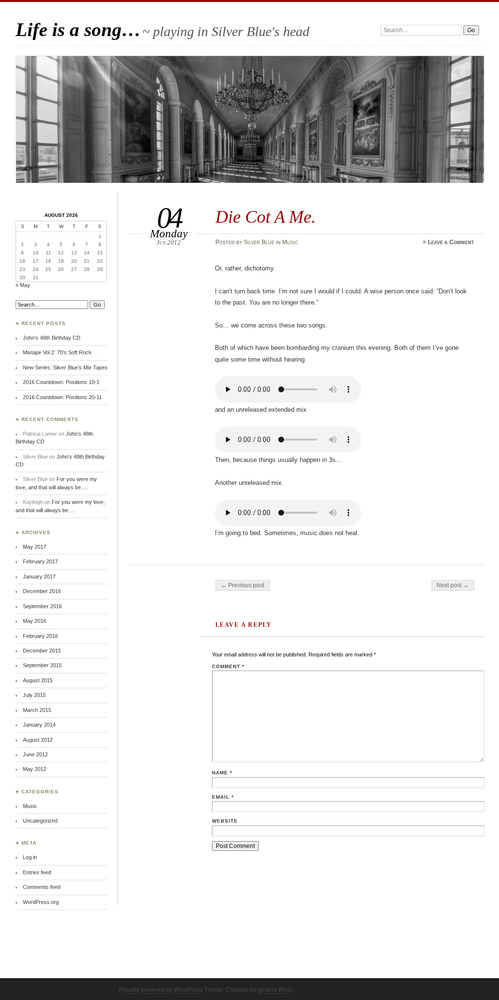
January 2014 (39, 725)
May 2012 (34, 769)
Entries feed (37, 872)
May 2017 (34, 547)
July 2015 (34, 695)
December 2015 (42, 651)
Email (223, 797)
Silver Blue (259, 242)
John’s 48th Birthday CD (51, 338)
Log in (30, 857)
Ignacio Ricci (275, 989)
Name (222, 772)
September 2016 (42, 606)
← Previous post (242, 585)
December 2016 (42, 591)
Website (225, 821)
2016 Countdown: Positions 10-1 (61, 382)
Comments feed (41, 887)
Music (290, 242)
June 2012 (35, 754)
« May (23, 285)
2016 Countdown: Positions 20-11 (62, 397)
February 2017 (40, 561)
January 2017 (39, 576)
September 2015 (42, 665)
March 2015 (37, 710)
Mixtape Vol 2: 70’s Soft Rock (57, 352)
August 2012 (38, 740)
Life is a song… (78, 29)
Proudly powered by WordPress (161, 989)
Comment (228, 666)
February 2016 (40, 636)
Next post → (453, 585)
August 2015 (38, 680)
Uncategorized (40, 821)
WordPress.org (41, 902)
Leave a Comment (451, 242)
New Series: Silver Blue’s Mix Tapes (65, 367)
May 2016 (34, 621)
